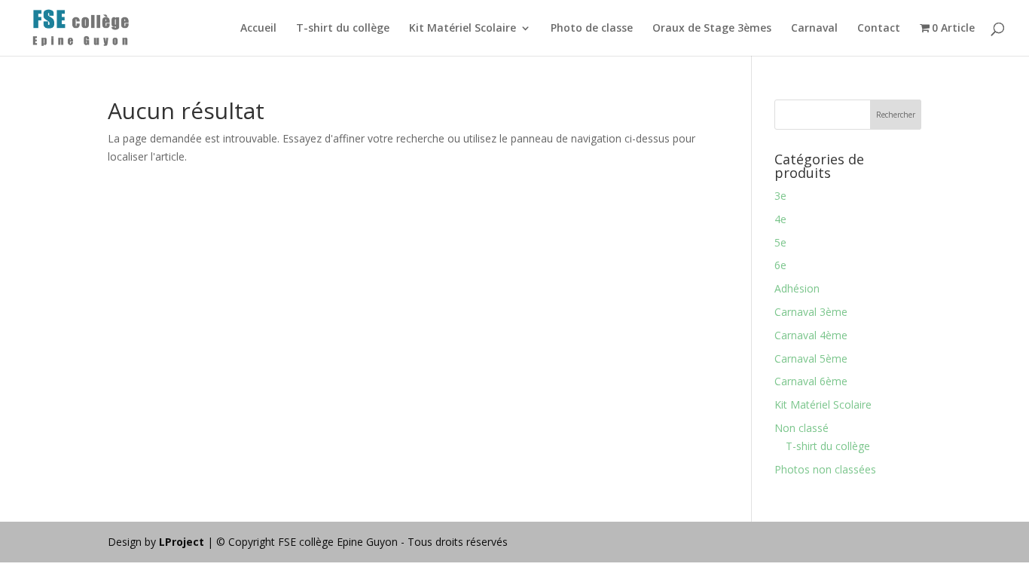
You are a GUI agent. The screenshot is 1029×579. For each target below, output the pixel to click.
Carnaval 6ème (810, 381)
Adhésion (797, 288)
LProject (183, 542)
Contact (878, 29)
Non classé (801, 428)
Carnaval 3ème (810, 312)
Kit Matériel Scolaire (462, 29)
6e (780, 265)
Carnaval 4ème (810, 335)
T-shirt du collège (342, 29)
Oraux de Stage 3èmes (711, 29)
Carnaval (814, 29)
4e (780, 219)
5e (780, 242)
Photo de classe (592, 29)
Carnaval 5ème (810, 358)
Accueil (258, 29)
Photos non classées (825, 469)
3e (780, 195)
